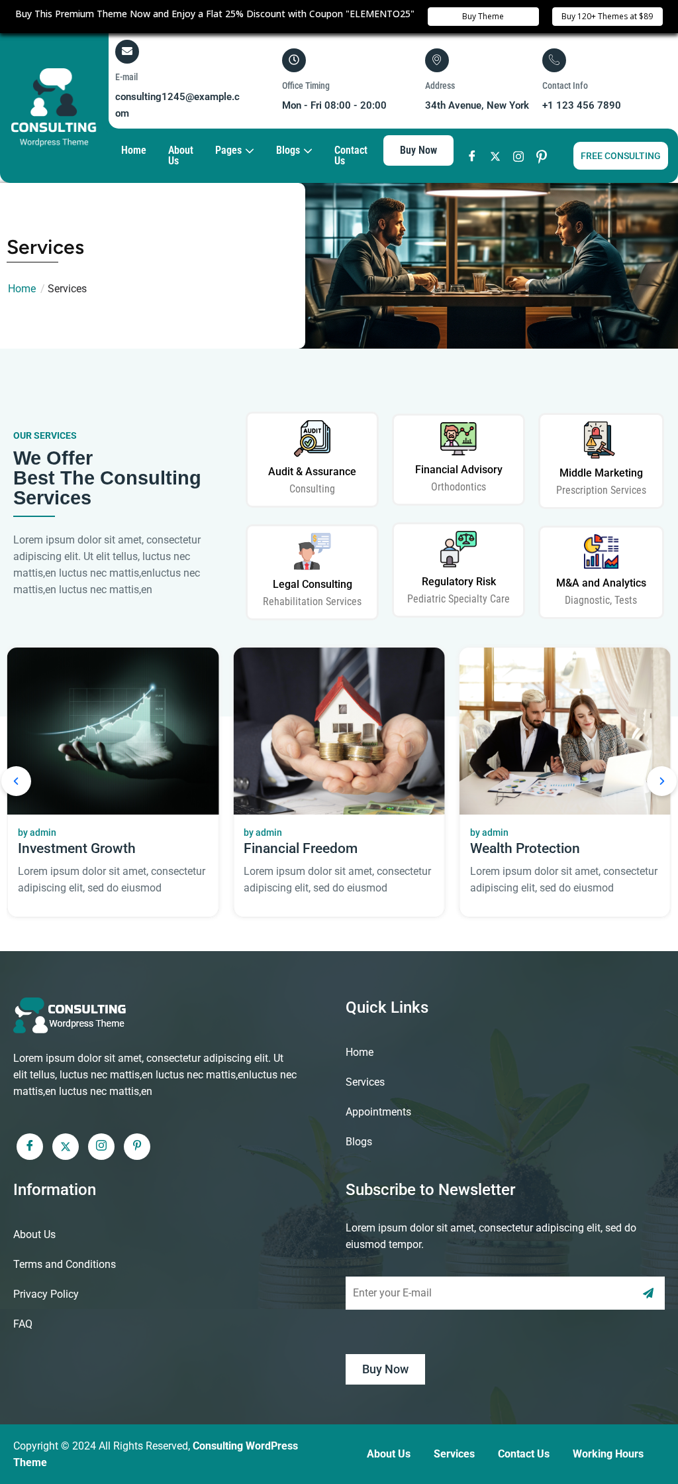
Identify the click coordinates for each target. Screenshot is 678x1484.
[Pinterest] (542, 156)
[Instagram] (518, 156)
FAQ (22, 1324)
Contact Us (350, 155)
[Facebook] (472, 156)
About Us (180, 155)
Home (133, 150)
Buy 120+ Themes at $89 (607, 16)
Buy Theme (483, 16)
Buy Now (418, 150)
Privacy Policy (46, 1294)
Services (365, 1082)
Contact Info (565, 85)
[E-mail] (127, 51)
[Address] (437, 59)
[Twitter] (495, 156)
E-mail (126, 77)
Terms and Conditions (64, 1264)
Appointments (378, 1112)
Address (440, 85)
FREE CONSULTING (621, 155)
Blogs (359, 1141)
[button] (16, 782)
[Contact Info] (554, 59)
